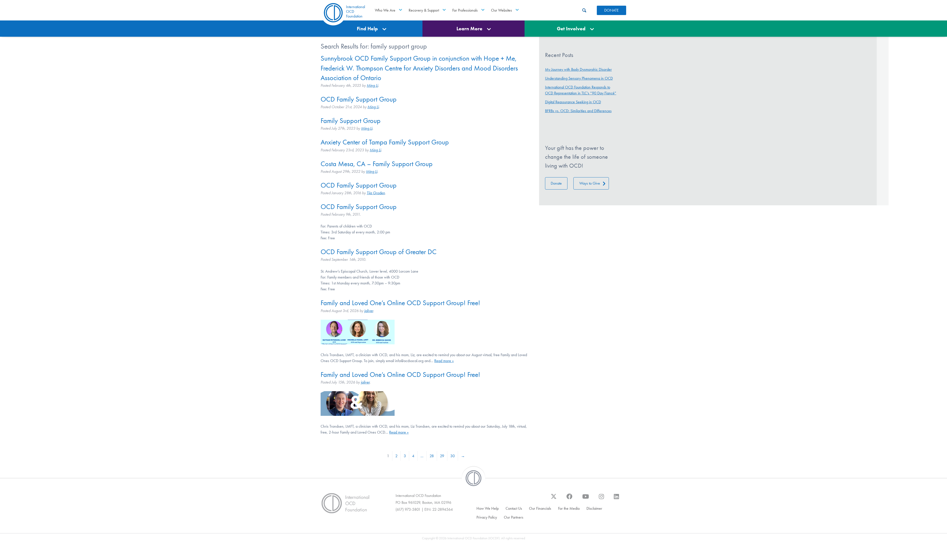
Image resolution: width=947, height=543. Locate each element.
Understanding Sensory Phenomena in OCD (579, 78)
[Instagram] (601, 499)
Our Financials (540, 508)
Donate (556, 183)
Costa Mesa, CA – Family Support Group (377, 164)
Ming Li (372, 85)
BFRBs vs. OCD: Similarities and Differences (578, 110)
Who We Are (385, 10)
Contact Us (514, 508)
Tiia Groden (376, 193)
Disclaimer (594, 508)
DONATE (611, 10)
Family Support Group (351, 121)
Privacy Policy (486, 517)
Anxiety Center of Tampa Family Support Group (385, 142)
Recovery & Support (424, 10)
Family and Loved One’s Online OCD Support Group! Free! (400, 303)
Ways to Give (589, 183)
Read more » (444, 360)
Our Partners (513, 517)
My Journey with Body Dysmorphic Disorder (578, 69)
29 (442, 456)
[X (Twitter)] (553, 499)
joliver (368, 310)
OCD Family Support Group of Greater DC (379, 252)
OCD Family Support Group (359, 99)
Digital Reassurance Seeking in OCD (573, 102)
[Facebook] (569, 499)
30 (452, 456)
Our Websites (501, 10)
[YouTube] (585, 499)
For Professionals (465, 10)
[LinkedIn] (616, 499)
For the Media (569, 508)
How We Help (487, 508)
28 (432, 456)
